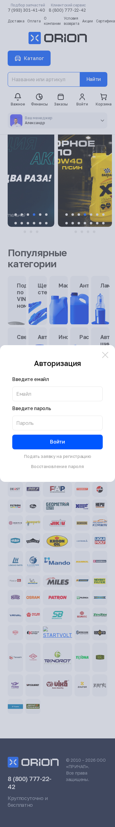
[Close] (105, 355)
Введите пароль (31, 408)
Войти (57, 442)
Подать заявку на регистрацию (57, 456)
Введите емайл (30, 379)
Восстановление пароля (57, 466)
